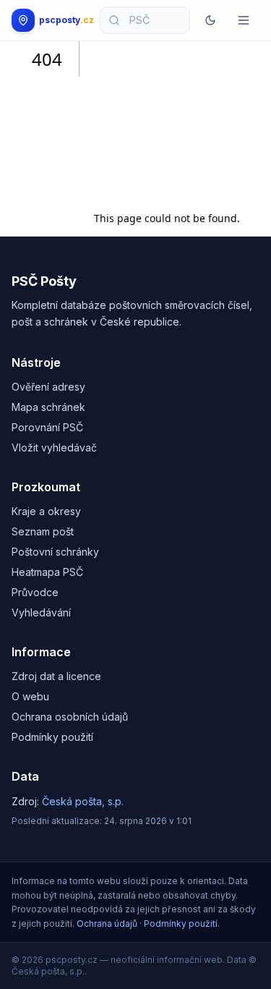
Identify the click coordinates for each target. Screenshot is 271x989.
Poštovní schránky (55, 552)
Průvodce (35, 592)
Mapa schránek (48, 407)
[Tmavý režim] (210, 20)
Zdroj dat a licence (56, 676)
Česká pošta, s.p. (83, 801)
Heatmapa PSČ (47, 572)
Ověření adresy (48, 387)
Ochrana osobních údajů (70, 716)
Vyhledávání (41, 612)
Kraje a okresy (46, 511)
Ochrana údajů (107, 923)
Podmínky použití (52, 737)
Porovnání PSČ (47, 427)
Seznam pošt (43, 531)
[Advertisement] (167, 120)
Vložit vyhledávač (54, 447)
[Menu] (243, 20)
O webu (30, 696)
